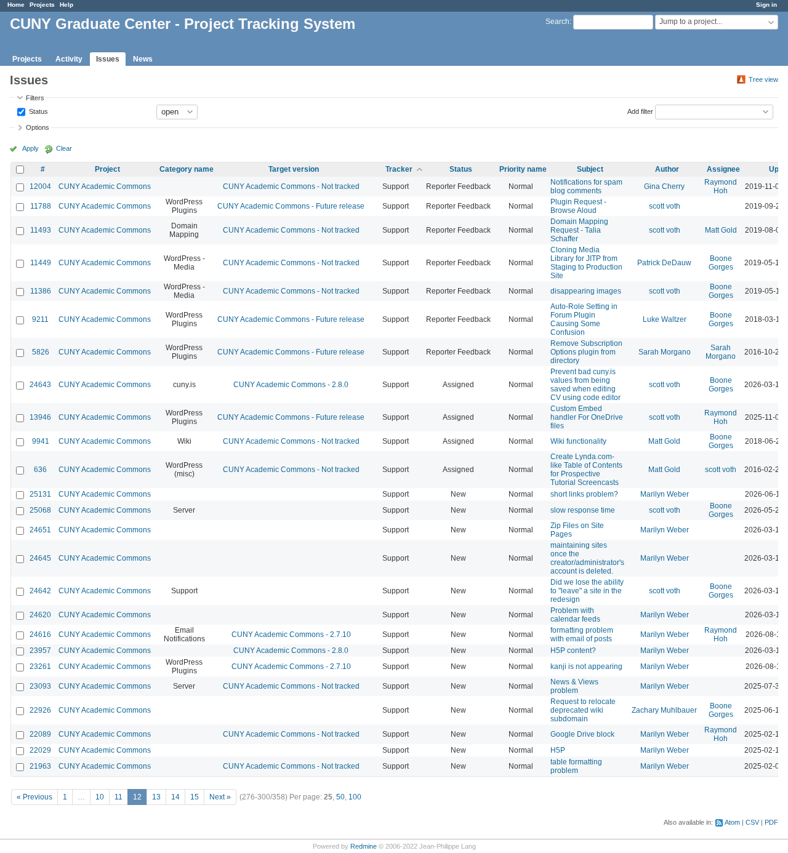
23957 (40, 650)
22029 (40, 750)
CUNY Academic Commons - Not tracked (291, 186)
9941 (40, 441)
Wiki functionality (578, 441)
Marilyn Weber (664, 494)
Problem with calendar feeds (575, 614)
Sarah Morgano (664, 352)
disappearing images (585, 291)
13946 (40, 417)
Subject (590, 169)
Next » (220, 797)
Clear (64, 148)
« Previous (34, 797)
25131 (40, 494)
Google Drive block (582, 734)
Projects (42, 4)
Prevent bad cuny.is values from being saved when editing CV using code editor (585, 384)
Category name (186, 169)
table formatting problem (576, 766)
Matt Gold (721, 230)
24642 (40, 591)
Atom (732, 822)
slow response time (582, 510)
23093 (40, 686)
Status (37, 110)
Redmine (363, 846)
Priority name (523, 169)
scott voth (664, 206)
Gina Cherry (664, 186)
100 (354, 797)
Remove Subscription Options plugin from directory (586, 352)
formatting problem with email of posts (581, 634)
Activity (68, 59)
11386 (40, 291)
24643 (40, 384)
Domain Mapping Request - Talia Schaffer (579, 230)
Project (107, 169)
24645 (40, 558)
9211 (40, 319)
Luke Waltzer (664, 319)
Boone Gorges (721, 262)
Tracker (398, 169)
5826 (40, 352)
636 (40, 469)
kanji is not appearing (586, 666)
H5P (557, 750)
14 (175, 797)
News (143, 59)
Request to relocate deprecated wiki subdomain (583, 710)
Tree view (763, 79)
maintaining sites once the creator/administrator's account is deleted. (587, 558)
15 (194, 797)
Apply (30, 148)
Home (16, 4)
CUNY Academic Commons (104, 186)
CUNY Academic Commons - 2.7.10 (291, 634)
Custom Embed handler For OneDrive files (586, 417)
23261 (40, 666)
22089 (40, 734)
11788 (40, 206)
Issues (107, 59)
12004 (40, 186)
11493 (40, 230)
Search (557, 21)
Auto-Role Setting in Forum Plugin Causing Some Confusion (583, 319)
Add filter (640, 110)
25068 (40, 510)
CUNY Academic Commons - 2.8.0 (290, 384)
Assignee (723, 169)
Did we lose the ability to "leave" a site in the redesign (587, 591)
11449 (40, 262)
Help (66, 4)
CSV (752, 822)
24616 (40, 634)
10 (99, 797)
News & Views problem (574, 686)
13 (156, 797)
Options (37, 127)
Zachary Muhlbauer (664, 710)
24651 (40, 530)
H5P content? (573, 650)
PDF (771, 822)
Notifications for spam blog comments (586, 186)
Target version (293, 169)
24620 (40, 615)
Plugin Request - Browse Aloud (578, 206)
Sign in (766, 4)
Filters (35, 98)
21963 (40, 766)
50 (340, 797)
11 (119, 797)
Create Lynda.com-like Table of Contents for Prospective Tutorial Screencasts (586, 469)
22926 (40, 710)
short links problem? (584, 494)
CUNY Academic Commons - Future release (290, 206)
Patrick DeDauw (664, 262)
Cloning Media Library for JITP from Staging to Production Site (586, 263)
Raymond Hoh (720, 186)
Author (667, 169)
